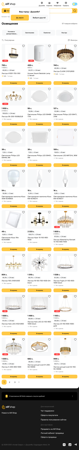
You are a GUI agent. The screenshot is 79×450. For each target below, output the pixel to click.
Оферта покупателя (49, 415)
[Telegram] (75, 444)
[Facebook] (70, 444)
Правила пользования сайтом (53, 419)
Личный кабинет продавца (52, 433)
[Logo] (20, 407)
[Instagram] (64, 444)
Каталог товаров (7, 17)
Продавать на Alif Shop (50, 429)
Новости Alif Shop (9, 413)
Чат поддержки (47, 411)
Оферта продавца (48, 437)
